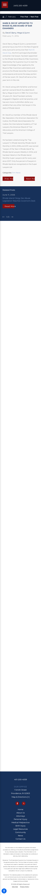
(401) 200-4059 (20, 6)
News (20, 836)
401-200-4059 (20, 779)
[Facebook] (17, 803)
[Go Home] (4, 17)
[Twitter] (23, 803)
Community (20, 832)
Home (20, 809)
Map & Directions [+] (20, 797)
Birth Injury (20, 826)
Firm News (16, 173)
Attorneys (20, 816)
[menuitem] (20, 809)
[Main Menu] (5, 5)
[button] (4, 890)
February (12, 17)
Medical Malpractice (21, 822)
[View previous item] (4, 217)
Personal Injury (20, 819)
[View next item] (12, 217)
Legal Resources (20, 829)
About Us (20, 813)
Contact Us (20, 839)
